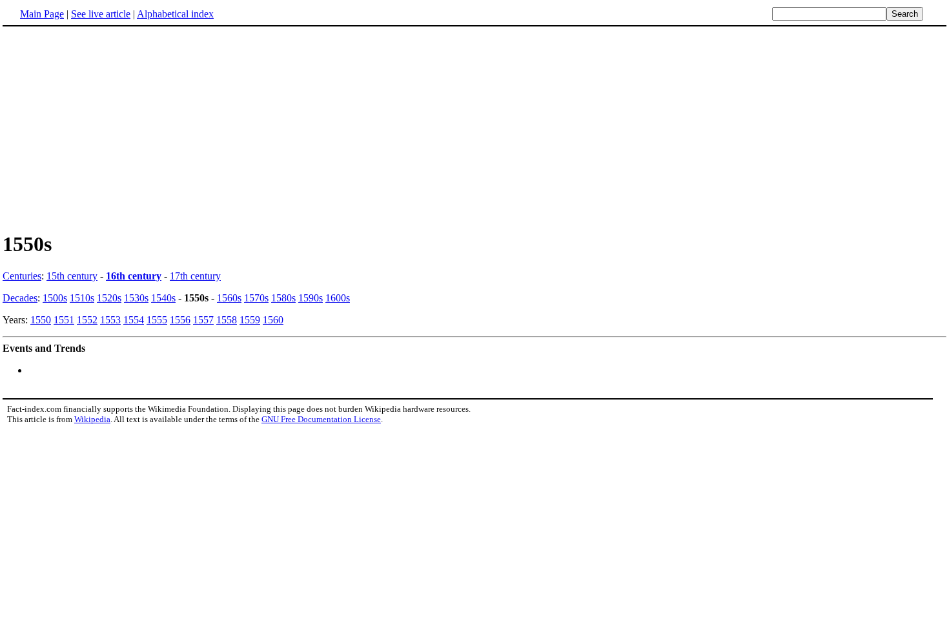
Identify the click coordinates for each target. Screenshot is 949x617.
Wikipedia (92, 419)
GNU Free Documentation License (321, 419)
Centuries (22, 275)
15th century (71, 275)
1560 (273, 319)
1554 (133, 319)
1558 (226, 319)
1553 (110, 319)
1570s (256, 297)
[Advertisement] (111, 128)
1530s (136, 297)
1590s (310, 297)
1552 (87, 319)
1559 (250, 319)
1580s (283, 297)
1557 (203, 319)
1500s (55, 297)
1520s (109, 297)
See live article (100, 13)
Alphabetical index (175, 13)
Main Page (42, 13)
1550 (40, 319)
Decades (20, 297)
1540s (163, 297)
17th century (195, 275)
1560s (229, 297)
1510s (82, 297)
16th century (133, 275)
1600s (337, 297)
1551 (64, 319)
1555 (157, 319)
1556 (180, 319)
